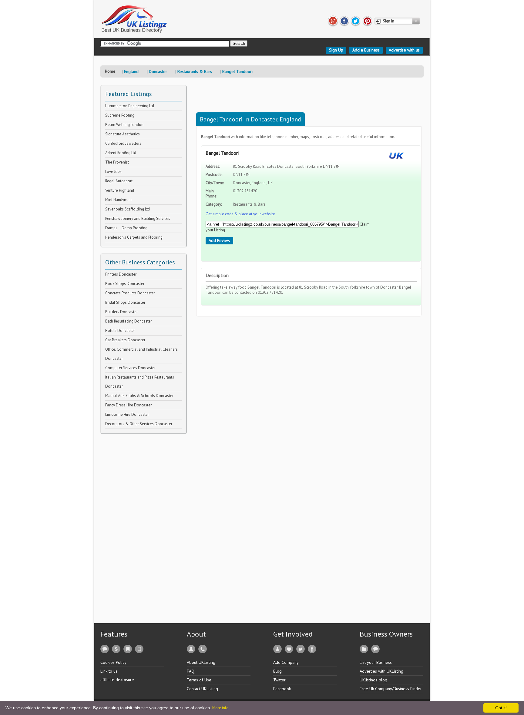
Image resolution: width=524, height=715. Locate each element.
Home (110, 71)
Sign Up (336, 50)
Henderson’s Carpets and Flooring (134, 237)
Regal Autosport (119, 181)
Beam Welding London (124, 124)
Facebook (282, 688)
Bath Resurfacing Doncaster (128, 321)
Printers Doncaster (120, 274)
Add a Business (366, 50)
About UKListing (201, 662)
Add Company (286, 662)
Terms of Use (199, 680)
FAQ (190, 671)
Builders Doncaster (121, 311)
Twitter (279, 680)
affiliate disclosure (117, 679)
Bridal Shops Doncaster (125, 302)
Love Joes (113, 171)
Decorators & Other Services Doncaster (138, 423)
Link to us (108, 671)
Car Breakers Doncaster (125, 340)
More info (220, 707)
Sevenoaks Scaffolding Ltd (127, 209)
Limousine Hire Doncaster (127, 414)
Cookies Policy (113, 662)
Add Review (219, 240)
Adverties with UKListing (381, 671)
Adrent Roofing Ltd (120, 152)
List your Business (376, 662)
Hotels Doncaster (120, 330)
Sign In (388, 21)
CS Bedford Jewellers (123, 143)
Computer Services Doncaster (130, 367)
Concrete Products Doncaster (130, 293)
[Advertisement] (145, 525)
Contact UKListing (202, 688)
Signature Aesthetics (122, 134)
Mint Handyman (118, 199)
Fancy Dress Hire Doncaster (128, 405)
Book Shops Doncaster (124, 283)
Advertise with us (404, 50)
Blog (277, 671)
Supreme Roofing (119, 115)
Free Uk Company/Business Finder (391, 688)
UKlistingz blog (373, 680)
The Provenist (117, 162)
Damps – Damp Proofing (126, 227)
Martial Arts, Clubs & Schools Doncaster (139, 395)
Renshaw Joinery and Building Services (137, 218)
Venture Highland (119, 190)
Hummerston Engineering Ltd (129, 105)
